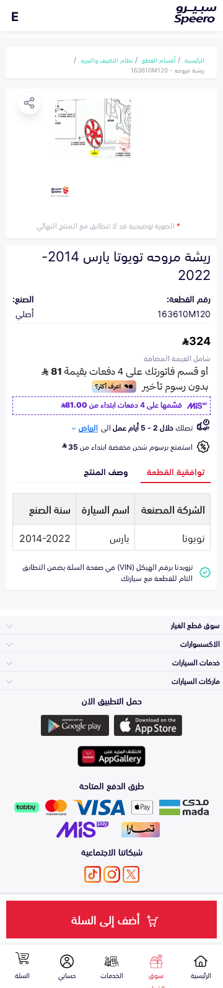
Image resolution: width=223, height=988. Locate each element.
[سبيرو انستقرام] (111, 874)
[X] (131, 874)
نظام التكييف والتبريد (107, 59)
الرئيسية (194, 59)
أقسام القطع (159, 59)
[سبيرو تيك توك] (92, 874)
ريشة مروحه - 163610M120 (167, 69)
